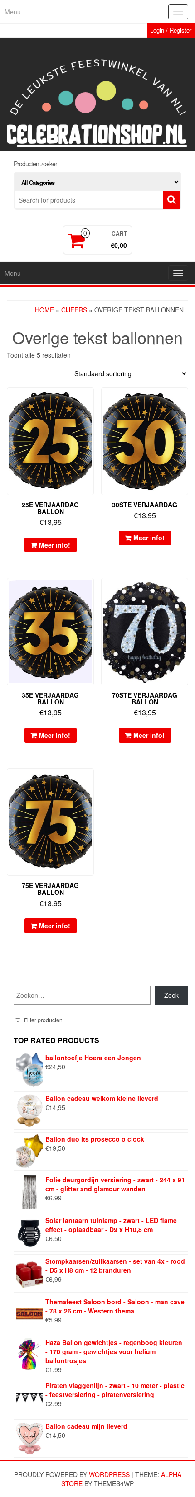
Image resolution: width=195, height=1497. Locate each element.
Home (44, 309)
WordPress (109, 1474)
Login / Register (170, 30)
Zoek (171, 995)
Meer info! (54, 544)
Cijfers (74, 309)
